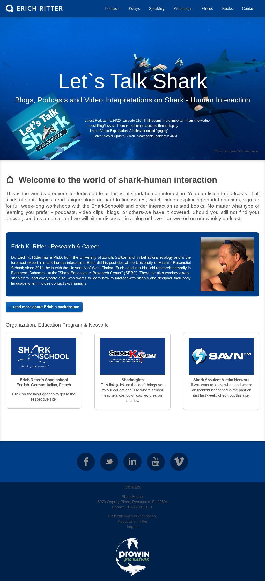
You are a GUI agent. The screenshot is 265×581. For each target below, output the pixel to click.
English (23, 385)
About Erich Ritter (133, 521)
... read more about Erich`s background (44, 307)
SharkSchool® (107, 206)
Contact (248, 8)
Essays (134, 8)
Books (227, 8)
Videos (207, 8)
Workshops (183, 8)
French (65, 385)
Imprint (132, 526)
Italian (52, 385)
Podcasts (112, 8)
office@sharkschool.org (137, 516)
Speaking (156, 8)
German (38, 385)
